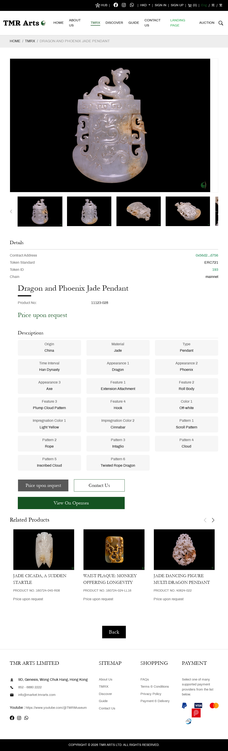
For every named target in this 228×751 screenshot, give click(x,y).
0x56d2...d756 (207, 255)
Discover (114, 22)
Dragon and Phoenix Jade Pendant (75, 41)
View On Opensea (71, 503)
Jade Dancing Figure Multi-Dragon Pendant (182, 579)
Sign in (160, 5)
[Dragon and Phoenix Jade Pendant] (40, 211)
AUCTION (206, 22)
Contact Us (153, 23)
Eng (204, 5)
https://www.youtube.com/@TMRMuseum (56, 707)
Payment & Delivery (155, 701)
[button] (11, 211)
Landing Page (177, 23)
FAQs (144, 679)
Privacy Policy (150, 694)
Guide (133, 22)
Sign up (177, 5)
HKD (144, 5)
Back (114, 632)
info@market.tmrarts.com (37, 695)
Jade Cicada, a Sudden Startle (39, 579)
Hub (103, 5)
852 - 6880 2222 (30, 687)
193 (215, 269)
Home (58, 22)
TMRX (95, 22)
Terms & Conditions (154, 686)
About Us (75, 23)
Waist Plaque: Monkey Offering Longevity (110, 579)
